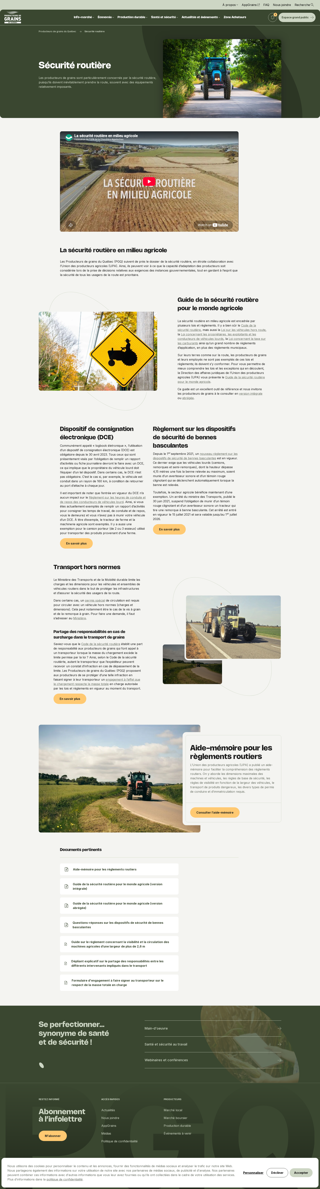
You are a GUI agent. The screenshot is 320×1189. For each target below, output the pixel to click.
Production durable (131, 17)
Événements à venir (177, 1133)
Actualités (108, 1110)
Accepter (301, 1173)
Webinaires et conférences (166, 1060)
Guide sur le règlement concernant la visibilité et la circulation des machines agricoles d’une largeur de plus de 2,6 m (120, 944)
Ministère (79, 618)
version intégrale (250, 393)
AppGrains (249, 5)
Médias (106, 1133)
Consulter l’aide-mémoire (215, 812)
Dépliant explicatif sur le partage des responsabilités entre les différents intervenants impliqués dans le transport (117, 963)
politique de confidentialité (64, 1179)
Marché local (173, 1110)
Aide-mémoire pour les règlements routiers (104, 869)
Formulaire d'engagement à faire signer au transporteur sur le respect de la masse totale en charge (118, 983)
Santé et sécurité (163, 17)
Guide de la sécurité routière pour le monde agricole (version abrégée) (117, 906)
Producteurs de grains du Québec (57, 31)
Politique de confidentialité (119, 1141)
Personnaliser (253, 1173)
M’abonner (53, 1136)
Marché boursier (175, 1118)
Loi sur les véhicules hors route (243, 330)
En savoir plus (76, 543)
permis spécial (95, 600)
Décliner (277, 1173)
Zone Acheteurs (235, 17)
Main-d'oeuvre (156, 1028)
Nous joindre (282, 5)
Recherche (302, 5)
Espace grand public (295, 17)
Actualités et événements (200, 17)
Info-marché (83, 17)
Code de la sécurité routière (100, 644)
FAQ (266, 5)
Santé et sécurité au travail (166, 1044)
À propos (229, 5)
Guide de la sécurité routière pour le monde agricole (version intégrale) (117, 886)
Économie (105, 17)
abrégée (188, 398)
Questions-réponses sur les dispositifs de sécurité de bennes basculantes (118, 925)
